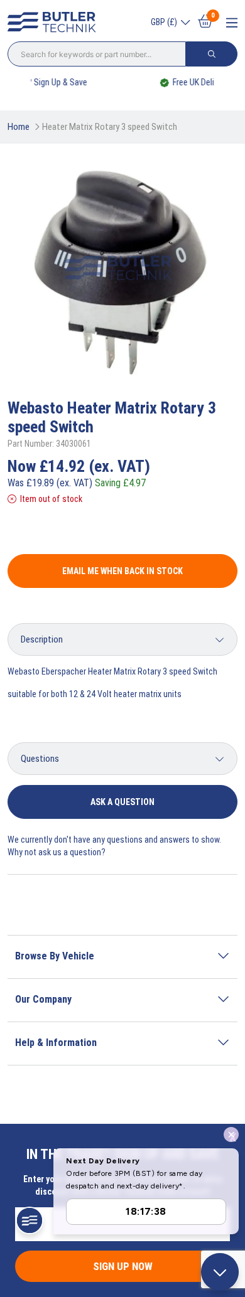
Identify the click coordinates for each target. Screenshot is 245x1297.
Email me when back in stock (122, 571)
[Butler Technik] (55, 22)
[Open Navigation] (231, 22)
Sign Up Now (123, 1266)
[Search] (211, 54)
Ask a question (122, 802)
